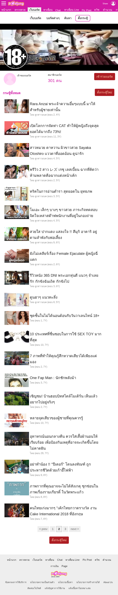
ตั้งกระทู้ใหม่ (104, 92)
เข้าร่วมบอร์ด (104, 76)
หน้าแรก (6, 9)
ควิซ (96, 9)
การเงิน (55, 566)
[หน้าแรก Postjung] (16, 3)
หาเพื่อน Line (71, 9)
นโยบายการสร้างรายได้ (88, 582)
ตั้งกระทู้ (83, 18)
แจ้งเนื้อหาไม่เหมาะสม (80, 588)
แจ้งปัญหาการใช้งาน (55, 588)
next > (75, 529)
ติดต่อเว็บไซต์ (34, 588)
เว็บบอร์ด (34, 9)
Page (64, 566)
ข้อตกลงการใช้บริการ (15, 582)
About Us (108, 582)
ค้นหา (67, 18)
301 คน (55, 80)
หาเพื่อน (48, 9)
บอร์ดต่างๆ (53, 18)
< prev (43, 529)
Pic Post (86, 10)
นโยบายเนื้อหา (65, 582)
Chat (58, 10)
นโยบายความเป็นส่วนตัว (42, 582)
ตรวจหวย (20, 9)
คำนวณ (107, 9)
